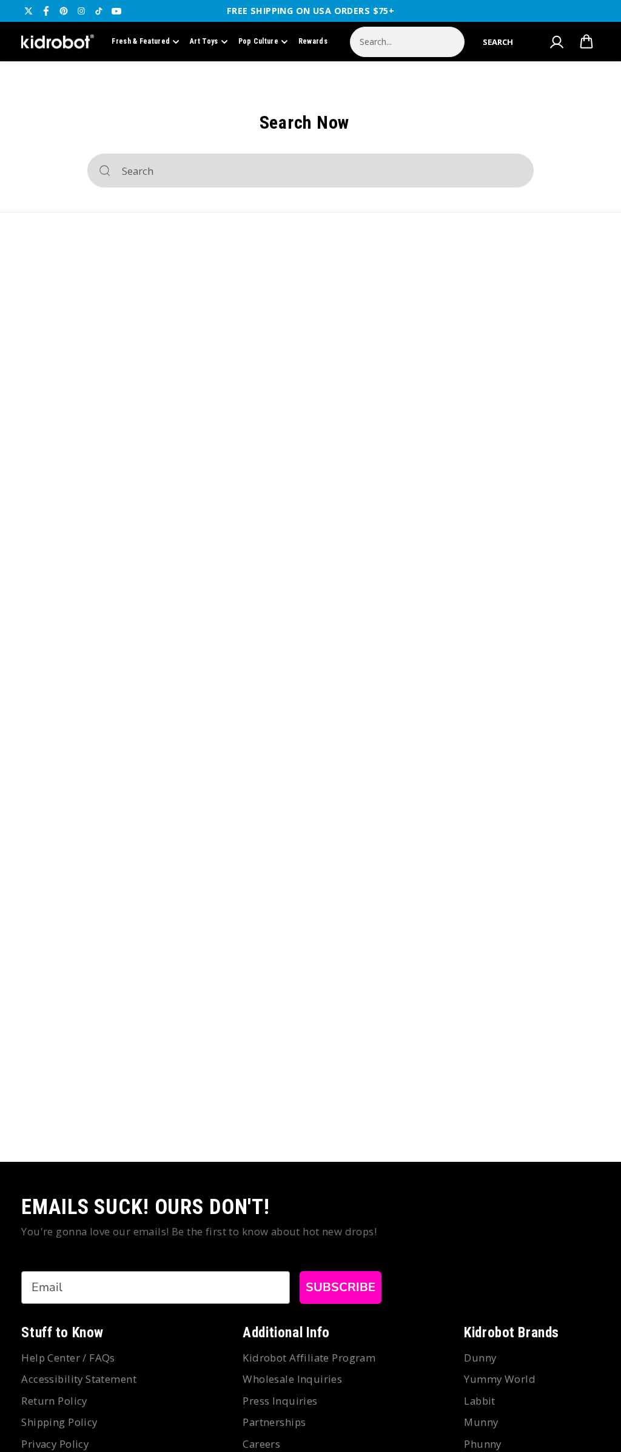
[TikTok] (99, 11)
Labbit (479, 1401)
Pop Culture (258, 41)
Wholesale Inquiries (292, 1379)
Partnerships (274, 1422)
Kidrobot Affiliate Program (309, 1358)
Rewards (312, 41)
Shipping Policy (59, 1422)
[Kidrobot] (57, 41)
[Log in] (556, 42)
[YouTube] (116, 11)
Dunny (480, 1358)
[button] (498, 42)
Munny (481, 1422)
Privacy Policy (55, 1444)
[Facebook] (46, 11)
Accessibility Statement (78, 1379)
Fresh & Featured (141, 41)
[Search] (104, 170)
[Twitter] (28, 11)
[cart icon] (586, 42)
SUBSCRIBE (340, 1287)
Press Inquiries (280, 1401)
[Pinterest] (63, 11)
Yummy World (499, 1379)
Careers (261, 1444)
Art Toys (204, 41)
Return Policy (54, 1401)
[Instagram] (81, 11)
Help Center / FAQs (68, 1358)
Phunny (483, 1444)
